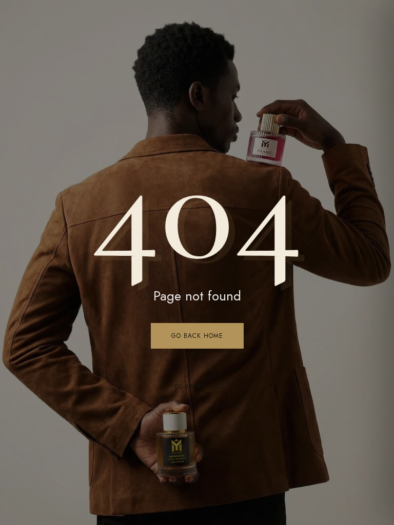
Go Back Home (197, 335)
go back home (197, 386)
